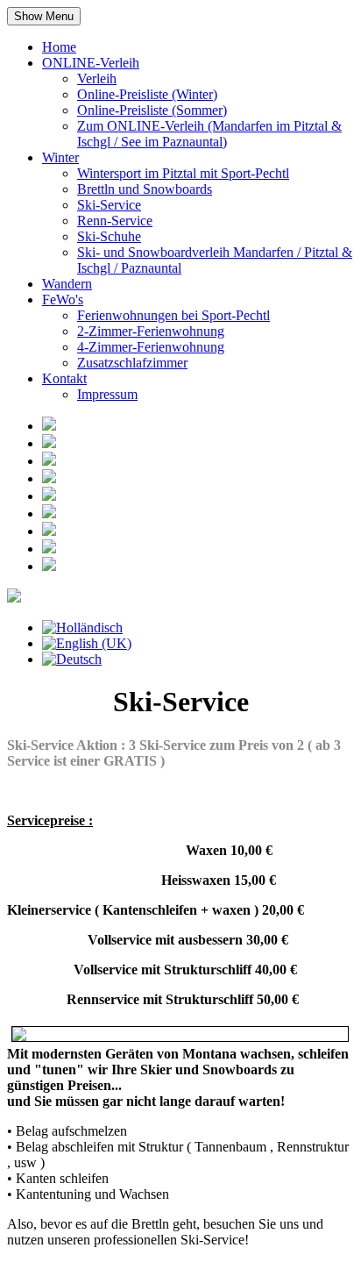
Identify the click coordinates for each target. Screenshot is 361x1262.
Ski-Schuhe (109, 236)
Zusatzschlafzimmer (132, 362)
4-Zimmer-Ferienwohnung (150, 346)
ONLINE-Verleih (90, 62)
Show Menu (44, 16)
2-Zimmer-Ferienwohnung (150, 331)
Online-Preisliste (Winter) (147, 94)
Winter (60, 157)
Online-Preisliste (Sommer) (152, 110)
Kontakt (64, 378)
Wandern (67, 283)
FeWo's (62, 299)
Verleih (97, 78)
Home (59, 46)
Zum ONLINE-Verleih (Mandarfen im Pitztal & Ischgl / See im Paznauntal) (209, 133)
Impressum (107, 394)
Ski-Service (109, 204)
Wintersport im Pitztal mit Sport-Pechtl (183, 173)
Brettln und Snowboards (144, 189)
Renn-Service (114, 220)
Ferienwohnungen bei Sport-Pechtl (173, 315)
